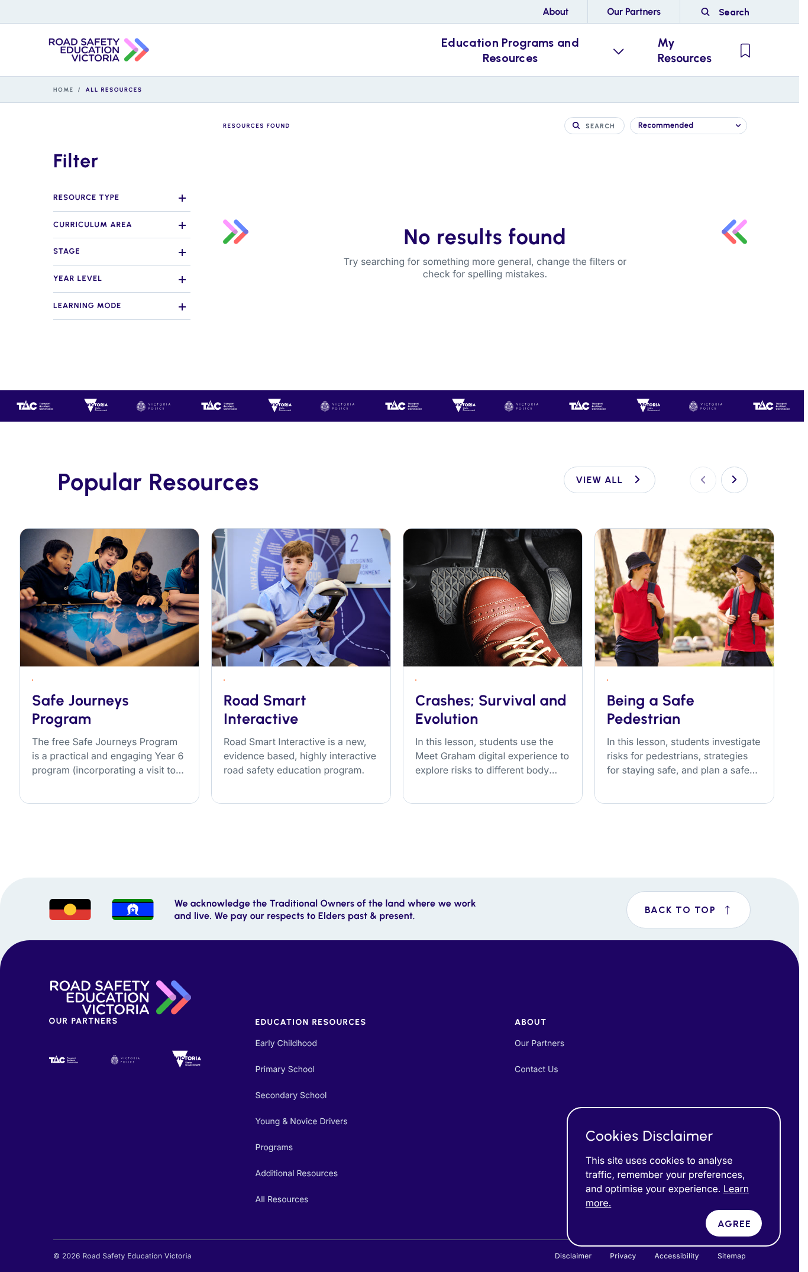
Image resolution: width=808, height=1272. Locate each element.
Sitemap (731, 1255)
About (555, 11)
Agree (734, 1223)
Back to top (698, 916)
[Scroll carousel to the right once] (734, 480)
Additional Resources (297, 1174)
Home (63, 89)
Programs (274, 1147)
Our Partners (634, 11)
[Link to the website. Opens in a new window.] (125, 1059)
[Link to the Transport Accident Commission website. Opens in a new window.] (64, 1060)
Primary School (285, 1069)
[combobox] (688, 125)
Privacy (623, 1255)
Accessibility (676, 1255)
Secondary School (291, 1095)
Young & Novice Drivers (302, 1121)
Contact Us (536, 1069)
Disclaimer (573, 1255)
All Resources (282, 1200)
